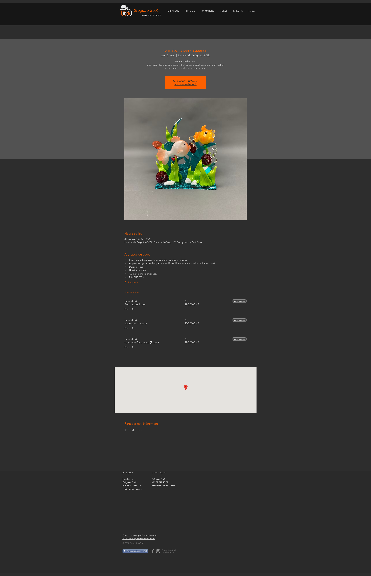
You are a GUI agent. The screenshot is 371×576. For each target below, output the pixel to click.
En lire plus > (131, 282)
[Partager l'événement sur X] (133, 430)
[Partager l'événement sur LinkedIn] (140, 430)
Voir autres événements (185, 84)
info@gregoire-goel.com (163, 485)
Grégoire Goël (146, 10)
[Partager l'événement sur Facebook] (125, 430)
